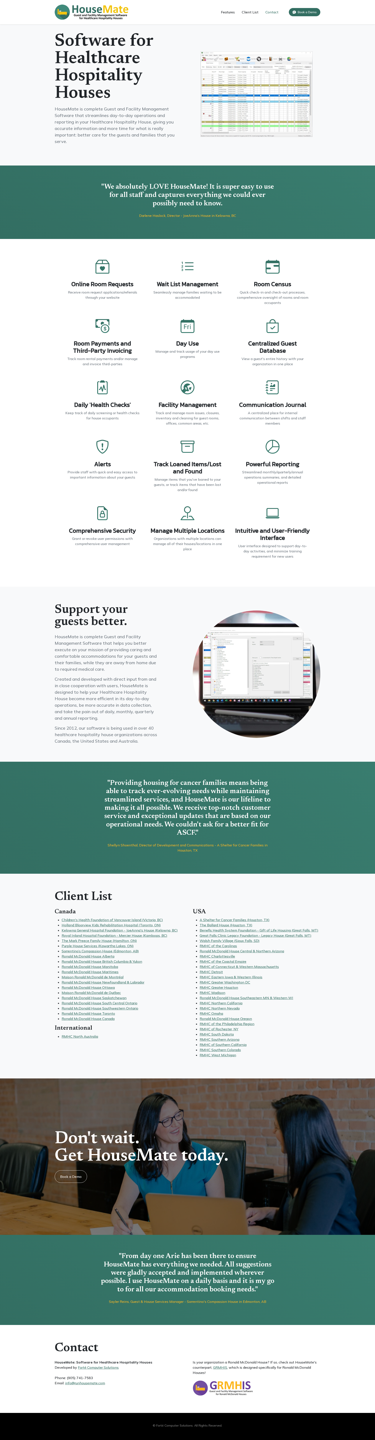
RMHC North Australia (80, 1036)
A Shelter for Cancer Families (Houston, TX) (235, 920)
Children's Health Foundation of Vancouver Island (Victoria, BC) (112, 920)
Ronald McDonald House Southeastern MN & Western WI (246, 998)
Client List (250, 12)
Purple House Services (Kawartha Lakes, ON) (98, 946)
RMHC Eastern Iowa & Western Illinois (231, 977)
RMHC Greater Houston (219, 987)
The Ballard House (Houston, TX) (226, 925)
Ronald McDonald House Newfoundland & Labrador (103, 982)
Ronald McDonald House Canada (88, 1018)
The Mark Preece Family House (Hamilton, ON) (99, 940)
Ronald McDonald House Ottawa (88, 987)
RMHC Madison (212, 992)
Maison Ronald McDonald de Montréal (92, 977)
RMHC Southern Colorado (220, 1050)
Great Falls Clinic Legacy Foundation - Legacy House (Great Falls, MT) (255, 935)
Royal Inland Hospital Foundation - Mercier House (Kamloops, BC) (114, 935)
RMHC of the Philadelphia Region (227, 1024)
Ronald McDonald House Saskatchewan (94, 998)
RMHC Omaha (211, 1013)
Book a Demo (71, 1176)
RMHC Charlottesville (217, 956)
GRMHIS (220, 1367)
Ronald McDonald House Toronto (88, 1013)
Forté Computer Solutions (98, 1367)
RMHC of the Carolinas (218, 946)
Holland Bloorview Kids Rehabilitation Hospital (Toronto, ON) (111, 925)
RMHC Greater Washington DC (225, 982)
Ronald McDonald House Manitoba (90, 966)
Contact (271, 12)
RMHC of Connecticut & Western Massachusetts (239, 966)
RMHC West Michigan (218, 1055)
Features (228, 12)
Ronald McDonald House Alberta (88, 956)
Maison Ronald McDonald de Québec (91, 992)
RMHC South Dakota (217, 1034)
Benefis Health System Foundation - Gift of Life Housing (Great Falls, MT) (259, 930)
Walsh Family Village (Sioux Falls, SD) (230, 940)
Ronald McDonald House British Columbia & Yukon (102, 961)
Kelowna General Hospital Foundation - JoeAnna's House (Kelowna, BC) (120, 930)
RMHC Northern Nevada (220, 1008)
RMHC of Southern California (223, 1044)
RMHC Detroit (211, 972)
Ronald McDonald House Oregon (226, 1018)
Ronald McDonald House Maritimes (90, 972)
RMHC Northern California (221, 1003)
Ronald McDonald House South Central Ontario (99, 1003)
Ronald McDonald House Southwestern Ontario (100, 1008)
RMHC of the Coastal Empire (223, 961)
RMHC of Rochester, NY (219, 1029)
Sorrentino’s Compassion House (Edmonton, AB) (100, 951)
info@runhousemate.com (85, 1383)
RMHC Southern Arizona (219, 1039)
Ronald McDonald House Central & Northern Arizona (242, 951)
